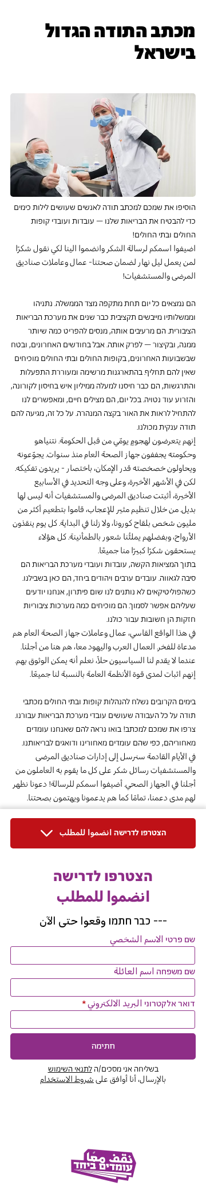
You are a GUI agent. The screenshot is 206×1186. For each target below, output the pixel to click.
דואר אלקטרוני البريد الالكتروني (141, 1004)
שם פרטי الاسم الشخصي (152, 940)
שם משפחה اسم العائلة (154, 972)
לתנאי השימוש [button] (70, 1069)
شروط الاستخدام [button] (67, 1079)
